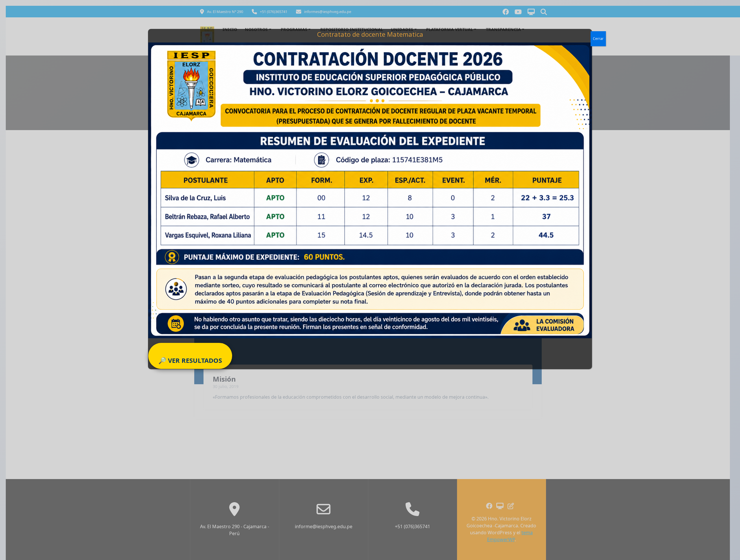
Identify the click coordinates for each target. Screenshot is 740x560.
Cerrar (598, 38)
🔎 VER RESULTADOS (190, 360)
